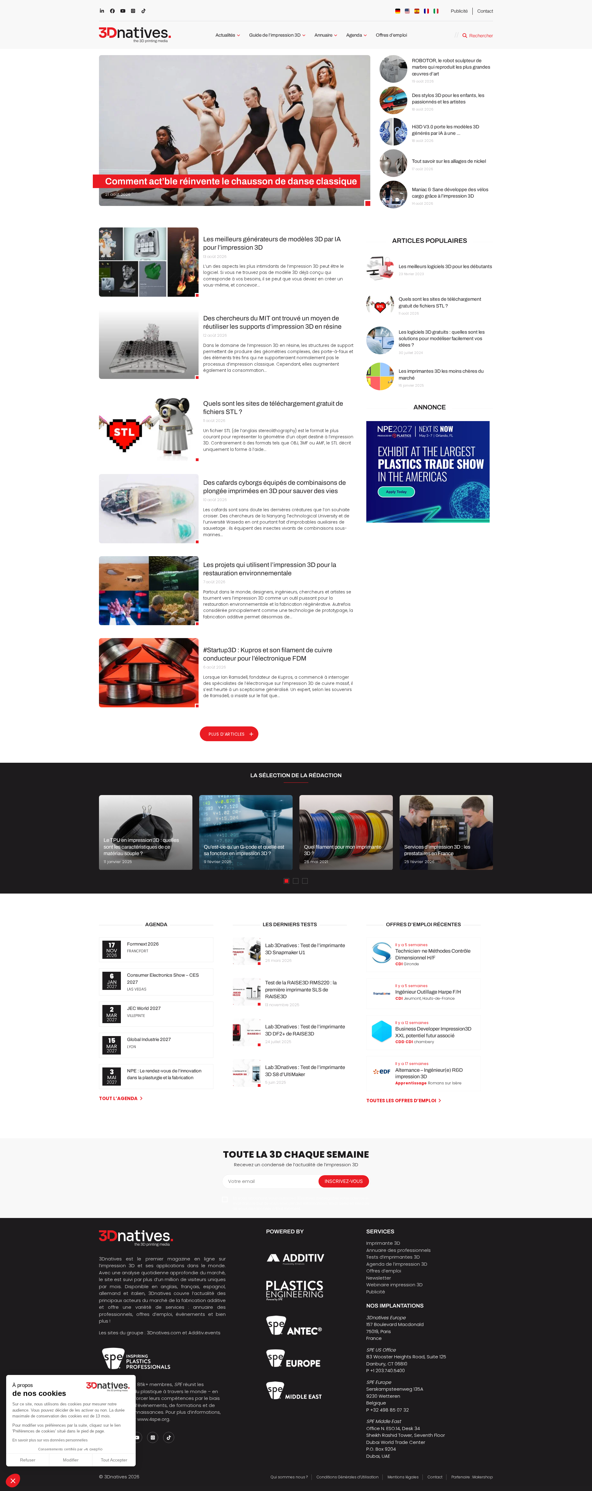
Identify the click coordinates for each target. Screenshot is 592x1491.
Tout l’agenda (118, 1098)
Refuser (27, 1459)
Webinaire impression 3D (394, 1284)
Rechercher (481, 35)
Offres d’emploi (391, 35)
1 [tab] (286, 881)
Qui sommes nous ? (289, 1477)
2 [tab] (295, 881)
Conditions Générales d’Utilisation (348, 1477)
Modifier (71, 1459)
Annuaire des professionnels (398, 1250)
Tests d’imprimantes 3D (393, 1257)
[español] (416, 11)
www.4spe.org (153, 1419)
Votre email (241, 1181)
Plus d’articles (227, 734)
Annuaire (323, 35)
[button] (13, 1480)
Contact (485, 11)
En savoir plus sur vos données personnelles (50, 1440)
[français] (426, 11)
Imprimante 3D (383, 1243)
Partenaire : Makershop (472, 1477)
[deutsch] (397, 11)
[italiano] (436, 11)
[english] (407, 11)
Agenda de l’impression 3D (396, 1264)
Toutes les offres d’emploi (401, 1100)
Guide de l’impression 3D (275, 35)
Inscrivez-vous (344, 1181)
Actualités (225, 35)
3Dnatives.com (164, 1332)
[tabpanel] (146, 832)
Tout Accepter (114, 1459)
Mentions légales (403, 1477)
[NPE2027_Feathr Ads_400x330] (428, 521)
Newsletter (378, 1278)
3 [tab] (305, 881)
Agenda (354, 35)
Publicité (459, 11)
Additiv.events (204, 1332)
